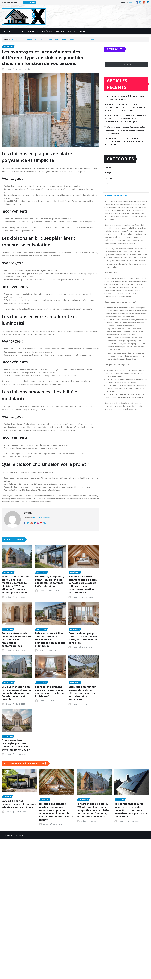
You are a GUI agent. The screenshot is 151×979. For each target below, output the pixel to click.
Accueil (7, 31)
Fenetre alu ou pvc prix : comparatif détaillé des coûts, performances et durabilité (83, 637)
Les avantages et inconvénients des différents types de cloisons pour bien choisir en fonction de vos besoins (54, 39)
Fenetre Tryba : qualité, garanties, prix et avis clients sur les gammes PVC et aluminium (49, 581)
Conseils (19, 31)
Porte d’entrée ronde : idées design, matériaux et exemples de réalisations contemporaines (16, 639)
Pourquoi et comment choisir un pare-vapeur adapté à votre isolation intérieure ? (50, 691)
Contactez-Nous (76, 31)
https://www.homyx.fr (41, 518)
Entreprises (32, 31)
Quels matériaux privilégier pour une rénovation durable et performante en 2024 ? (16, 744)
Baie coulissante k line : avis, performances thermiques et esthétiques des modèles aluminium (50, 639)
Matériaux (47, 31)
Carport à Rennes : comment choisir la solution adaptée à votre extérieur (19, 804)
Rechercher (114, 49)
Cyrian (8, 69)
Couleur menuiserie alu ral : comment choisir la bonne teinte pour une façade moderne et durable (16, 693)
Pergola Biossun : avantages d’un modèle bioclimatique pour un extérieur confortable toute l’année (123, 141)
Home (5, 39)
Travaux (60, 31)
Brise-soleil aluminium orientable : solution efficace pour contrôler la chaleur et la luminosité (82, 693)
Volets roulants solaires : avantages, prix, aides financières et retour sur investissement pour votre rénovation (124, 130)
